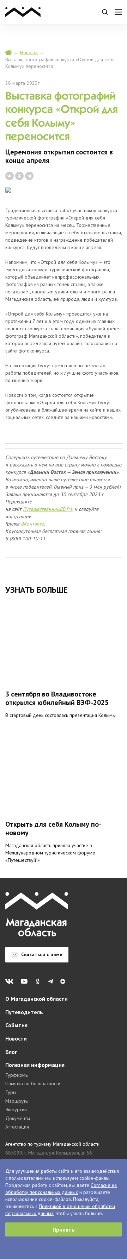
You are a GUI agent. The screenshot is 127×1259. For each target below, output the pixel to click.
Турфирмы (17, 1075)
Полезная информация (35, 1064)
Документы (17, 1118)
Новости (29, 52)
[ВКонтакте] (9, 176)
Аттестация (17, 1127)
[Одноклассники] (19, 176)
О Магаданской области (36, 998)
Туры (10, 1092)
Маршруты (17, 1101)
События (16, 1025)
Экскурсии (16, 1109)
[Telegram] (29, 176)
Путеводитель (24, 1012)
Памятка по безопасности (32, 1083)
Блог (11, 1051)
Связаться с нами (41, 954)
